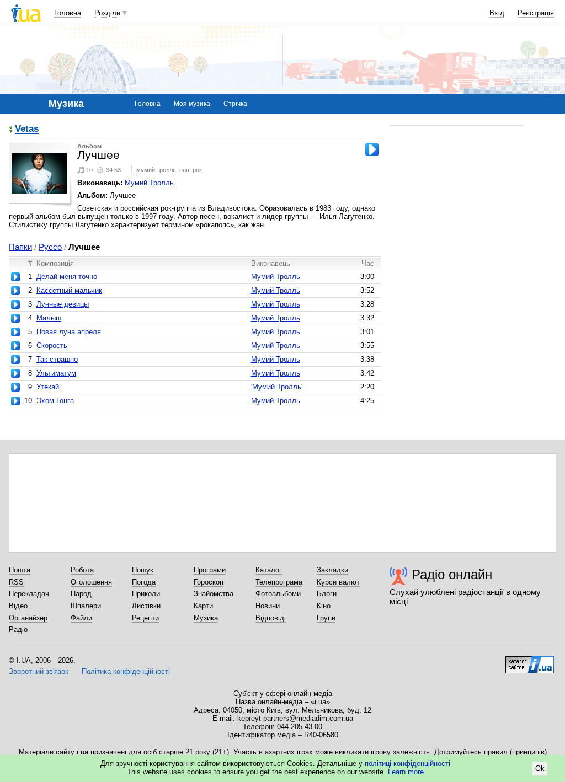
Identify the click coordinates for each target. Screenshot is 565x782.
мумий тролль (156, 170)
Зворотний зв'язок (38, 671)
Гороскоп (208, 582)
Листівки (146, 606)
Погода (144, 582)
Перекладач (29, 594)
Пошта (19, 570)
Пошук (142, 570)
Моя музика (192, 104)
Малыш (48, 318)
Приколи (146, 594)
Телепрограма (278, 582)
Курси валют (338, 582)
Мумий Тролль (149, 183)
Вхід (496, 13)
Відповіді (270, 618)
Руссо (50, 246)
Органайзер (28, 618)
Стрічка (235, 104)
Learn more (406, 772)
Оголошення (91, 582)
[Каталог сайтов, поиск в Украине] (529, 660)
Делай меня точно (66, 276)
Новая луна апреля (68, 332)
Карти (203, 606)
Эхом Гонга (55, 401)
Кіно (324, 606)
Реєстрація (536, 13)
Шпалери (86, 606)
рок (197, 170)
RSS (16, 582)
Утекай (47, 387)
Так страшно (57, 359)
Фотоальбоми (278, 594)
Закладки (332, 570)
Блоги (327, 594)
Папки (20, 246)
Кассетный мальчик (69, 290)
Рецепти (145, 618)
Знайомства (213, 594)
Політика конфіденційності (126, 671)
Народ (81, 594)
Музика (206, 618)
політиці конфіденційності (407, 763)
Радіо (18, 629)
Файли (81, 618)
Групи (326, 618)
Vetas (27, 129)
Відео (18, 606)
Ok (540, 768)
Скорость (51, 345)
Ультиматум (56, 373)
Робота (82, 570)
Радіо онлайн (452, 574)
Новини (267, 606)
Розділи (107, 13)
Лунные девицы (62, 304)
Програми (210, 570)
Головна (67, 13)
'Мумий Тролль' (276, 387)
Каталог (268, 570)
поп (184, 170)
